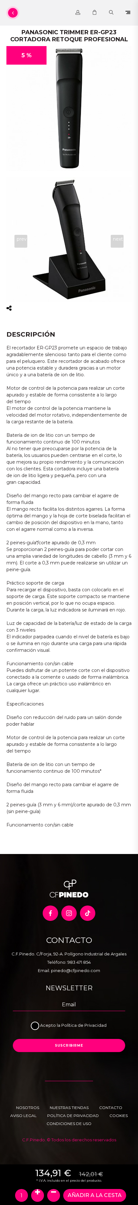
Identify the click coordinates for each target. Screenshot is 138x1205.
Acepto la (50, 1025)
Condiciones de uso (69, 1123)
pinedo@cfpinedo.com (75, 970)
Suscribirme (69, 1045)
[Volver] (12, 12)
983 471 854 (79, 962)
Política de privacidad (73, 1115)
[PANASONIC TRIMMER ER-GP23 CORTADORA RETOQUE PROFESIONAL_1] (69, 239)
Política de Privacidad (84, 1025)
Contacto (110, 1107)
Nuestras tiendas (69, 1107)
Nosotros (27, 1107)
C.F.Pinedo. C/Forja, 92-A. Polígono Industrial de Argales (69, 953)
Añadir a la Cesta (95, 1195)
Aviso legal (23, 1115)
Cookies (118, 1115)
